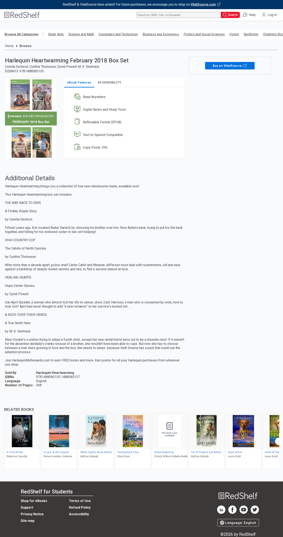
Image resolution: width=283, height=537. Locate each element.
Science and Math (81, 34)
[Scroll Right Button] (279, 441)
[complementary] (141, 433)
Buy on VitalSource (227, 65)
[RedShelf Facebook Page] (232, 513)
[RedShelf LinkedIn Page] (221, 513)
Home (9, 46)
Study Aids (56, 34)
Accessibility (79, 514)
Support (27, 507)
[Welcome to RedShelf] (22, 15)
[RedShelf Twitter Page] (255, 513)
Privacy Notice (32, 514)
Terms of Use (80, 501)
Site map (27, 521)
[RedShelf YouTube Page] (243, 513)
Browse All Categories (22, 34)
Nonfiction (251, 34)
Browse (25, 46)
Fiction (234, 34)
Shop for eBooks (34, 501)
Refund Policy (80, 507)
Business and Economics (161, 34)
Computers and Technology (118, 34)
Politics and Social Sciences (204, 34)
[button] (125, 97)
